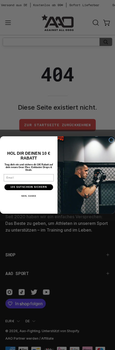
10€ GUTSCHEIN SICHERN (28, 187)
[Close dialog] (111, 140)
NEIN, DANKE (28, 196)
